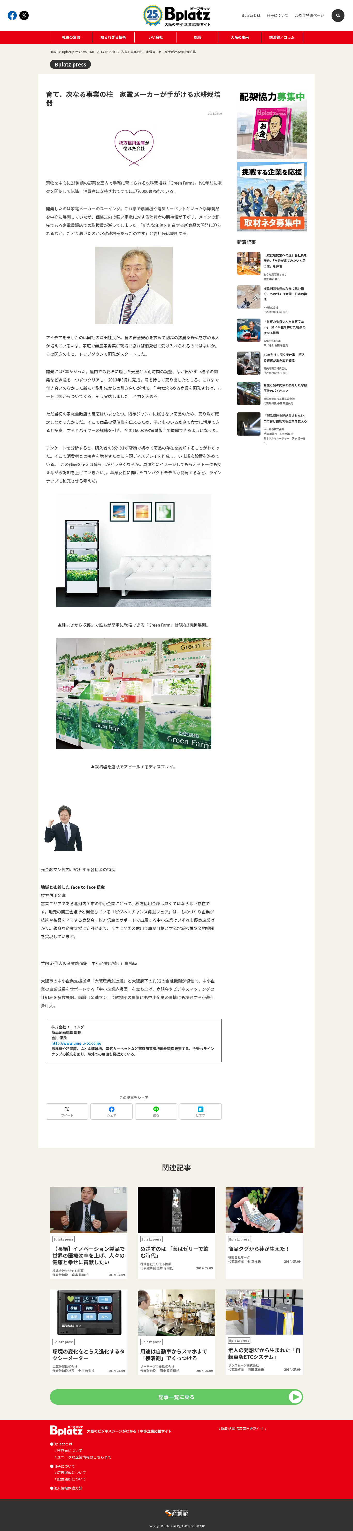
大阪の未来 (240, 37)
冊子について (277, 15)
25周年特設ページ (309, 15)
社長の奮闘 (71, 37)
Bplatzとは (251, 15)
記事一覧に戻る (176, 1397)
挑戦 (197, 37)
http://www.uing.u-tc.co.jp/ (76, 1043)
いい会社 (155, 37)
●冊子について (62, 1466)
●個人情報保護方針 (66, 1488)
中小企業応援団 (113, 989)
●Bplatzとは (61, 1443)
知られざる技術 (113, 37)
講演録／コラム (282, 37)
